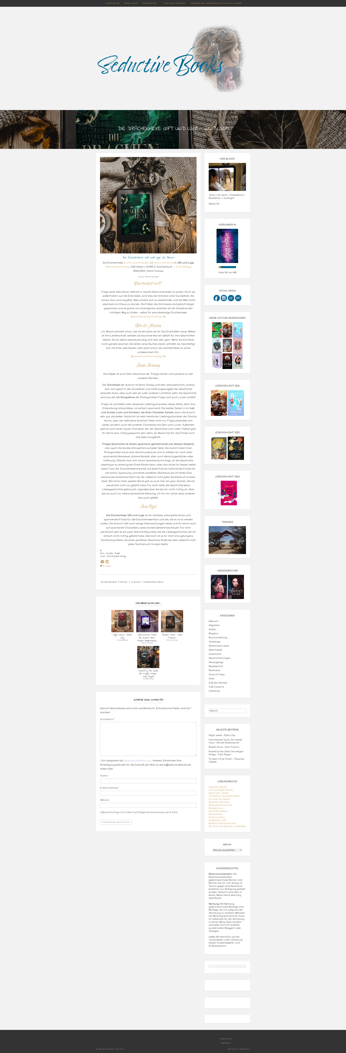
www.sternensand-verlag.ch (148, 316)
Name (104, 775)
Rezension (150, 3)
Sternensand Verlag (117, 267)
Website (104, 800)
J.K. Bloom (135, 582)
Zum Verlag (183, 267)
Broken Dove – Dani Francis (224, 747)
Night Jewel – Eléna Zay (222, 735)
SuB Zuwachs (216, 687)
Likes (107, 566)
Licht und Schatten (137, 262)
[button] (102, 561)
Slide (211, 678)
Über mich (131, 3)
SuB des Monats (175, 3)
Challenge (214, 642)
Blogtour (214, 633)
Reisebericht (216, 666)
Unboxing (214, 691)
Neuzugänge (216, 662)
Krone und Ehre (163, 262)
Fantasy (123, 582)
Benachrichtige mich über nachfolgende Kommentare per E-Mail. (140, 812)
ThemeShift (243, 1049)
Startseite (113, 3)
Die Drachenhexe (109, 582)
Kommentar (107, 719)
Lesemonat (215, 654)
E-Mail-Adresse (109, 788)
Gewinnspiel (215, 650)
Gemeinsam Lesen (219, 646)
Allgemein (214, 625)
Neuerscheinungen (219, 658)
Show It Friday (217, 674)
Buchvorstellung (218, 637)
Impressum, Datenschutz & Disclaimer (216, 3)
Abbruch (213, 621)
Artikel (212, 629)
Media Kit (214, 204)
